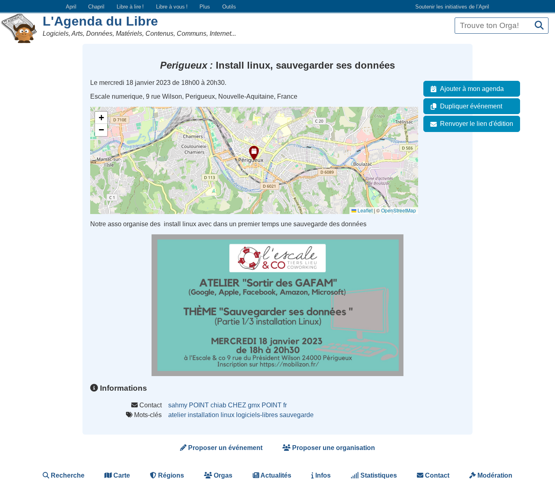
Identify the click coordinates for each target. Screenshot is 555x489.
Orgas (222, 475)
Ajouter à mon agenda (472, 88)
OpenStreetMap (398, 210)
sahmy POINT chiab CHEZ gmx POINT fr (227, 405)
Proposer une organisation (333, 447)
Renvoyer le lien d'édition (476, 123)
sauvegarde (297, 414)
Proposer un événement (224, 447)
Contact (436, 475)
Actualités (275, 475)
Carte (121, 475)
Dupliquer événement (471, 106)
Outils (229, 7)
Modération (494, 475)
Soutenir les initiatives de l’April (452, 7)
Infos (322, 475)
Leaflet (364, 210)
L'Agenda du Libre (100, 21)
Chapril (96, 7)
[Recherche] (539, 25)
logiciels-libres (257, 414)
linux (227, 414)
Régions (170, 475)
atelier (177, 414)
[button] (254, 153)
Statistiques (378, 475)
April (71, 7)
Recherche (67, 475)
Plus (204, 7)
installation (203, 414)
